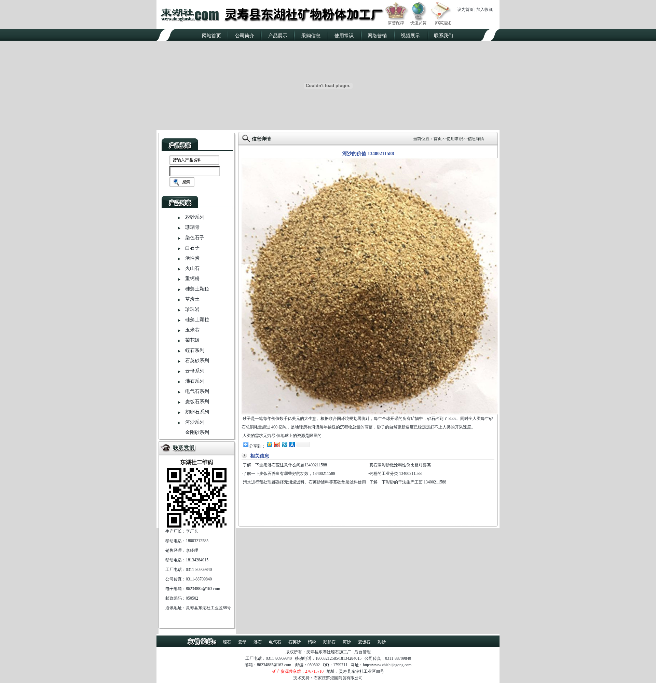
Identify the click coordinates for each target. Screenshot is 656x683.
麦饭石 (364, 642)
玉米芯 (192, 329)
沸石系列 (194, 381)
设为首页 (465, 9)
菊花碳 (192, 340)
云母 (242, 642)
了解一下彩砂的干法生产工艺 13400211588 (407, 482)
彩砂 (382, 642)
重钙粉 (192, 278)
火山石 (192, 268)
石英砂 (294, 642)
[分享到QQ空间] (269, 444)
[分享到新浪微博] (277, 444)
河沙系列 (194, 422)
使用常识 (344, 35)
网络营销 (377, 35)
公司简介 (244, 35)
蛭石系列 (194, 350)
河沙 (347, 642)
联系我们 (443, 35)
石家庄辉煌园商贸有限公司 (338, 677)
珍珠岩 (192, 309)
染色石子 (194, 237)
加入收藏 (484, 9)
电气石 (275, 642)
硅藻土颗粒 (197, 288)
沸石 (258, 642)
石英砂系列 (197, 360)
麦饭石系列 (197, 401)
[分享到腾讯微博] (284, 444)
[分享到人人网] (292, 444)
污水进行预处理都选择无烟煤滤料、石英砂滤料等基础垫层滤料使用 (304, 482)
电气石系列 (197, 391)
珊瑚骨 (192, 227)
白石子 (192, 247)
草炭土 (192, 299)
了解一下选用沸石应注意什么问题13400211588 (285, 465)
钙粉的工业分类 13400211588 (395, 473)
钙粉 (312, 642)
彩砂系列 (194, 217)
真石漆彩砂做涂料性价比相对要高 (400, 465)
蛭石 (227, 642)
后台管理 (362, 652)
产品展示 (277, 35)
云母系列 (194, 370)
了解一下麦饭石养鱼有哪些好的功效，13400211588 (289, 473)
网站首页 (211, 35)
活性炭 (192, 258)
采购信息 (310, 35)
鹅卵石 (329, 642)
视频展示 (410, 35)
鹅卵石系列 (197, 411)
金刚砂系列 (197, 432)
